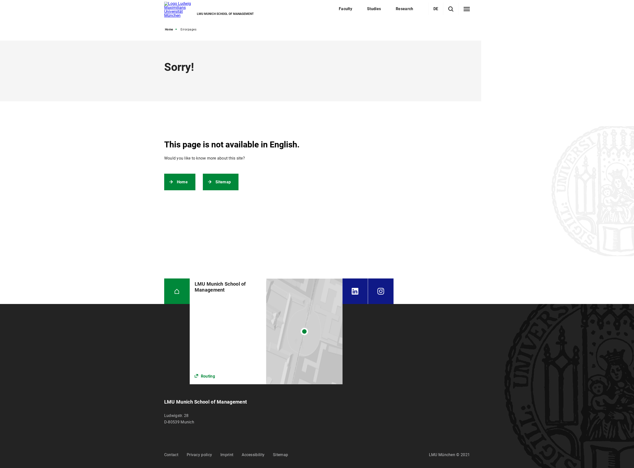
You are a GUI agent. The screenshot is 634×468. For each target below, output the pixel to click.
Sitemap (223, 182)
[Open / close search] (450, 9)
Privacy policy (199, 454)
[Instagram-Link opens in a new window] (381, 291)
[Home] (177, 291)
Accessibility (253, 454)
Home (169, 29)
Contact (171, 454)
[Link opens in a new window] (266, 331)
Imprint (226, 454)
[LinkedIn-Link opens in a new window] (355, 291)
